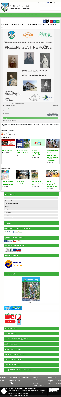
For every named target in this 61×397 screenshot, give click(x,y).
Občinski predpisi (10, 333)
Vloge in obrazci (9, 194)
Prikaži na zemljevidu (52, 115)
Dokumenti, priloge (7, 130)
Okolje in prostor (9, 200)
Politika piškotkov (25, 395)
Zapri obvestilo (53, 391)
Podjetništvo (8, 212)
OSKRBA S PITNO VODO (12, 365)
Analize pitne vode (10, 344)
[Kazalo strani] (41, 2)
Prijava (55, 2)
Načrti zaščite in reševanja (13, 359)
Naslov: (7, 113)
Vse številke (31, 302)
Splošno (7, 198)
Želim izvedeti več (54, 389)
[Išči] (59, 9)
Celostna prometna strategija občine (16, 339)
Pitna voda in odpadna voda (11, 203)
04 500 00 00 (35, 384)
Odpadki (7, 206)
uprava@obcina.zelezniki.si (39, 385)
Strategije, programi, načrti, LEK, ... (15, 354)
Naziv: (6, 111)
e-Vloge (2, 382)
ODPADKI (7, 223)
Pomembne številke (10, 328)
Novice (2, 380)
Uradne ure (52, 377)
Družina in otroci (9, 218)
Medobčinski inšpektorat (12, 349)
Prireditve (7, 215)
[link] (44, 21)
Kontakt (35, 377)
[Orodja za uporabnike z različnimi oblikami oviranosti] (38, 3)
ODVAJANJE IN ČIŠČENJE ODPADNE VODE (17, 370)
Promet (6, 209)
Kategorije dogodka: (10, 105)
